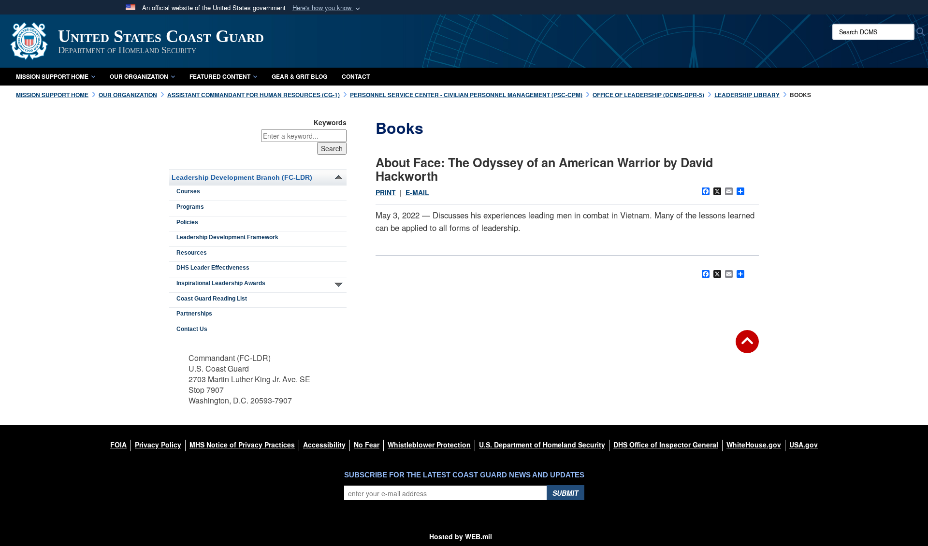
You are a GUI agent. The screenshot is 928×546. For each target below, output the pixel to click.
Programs (190, 206)
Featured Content (219, 76)
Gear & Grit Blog (299, 76)
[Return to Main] (747, 347)
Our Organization (139, 76)
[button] (327, 8)
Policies (187, 222)
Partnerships (194, 313)
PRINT (386, 192)
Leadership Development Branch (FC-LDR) (242, 177)
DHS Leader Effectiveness (212, 267)
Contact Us (191, 329)
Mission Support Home (52, 76)
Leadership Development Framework (227, 237)
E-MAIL (417, 192)
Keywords (330, 122)
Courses (188, 191)
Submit (565, 493)
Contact (356, 76)
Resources (191, 252)
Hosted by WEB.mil (460, 536)
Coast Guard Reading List (211, 298)
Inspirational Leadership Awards (220, 283)
